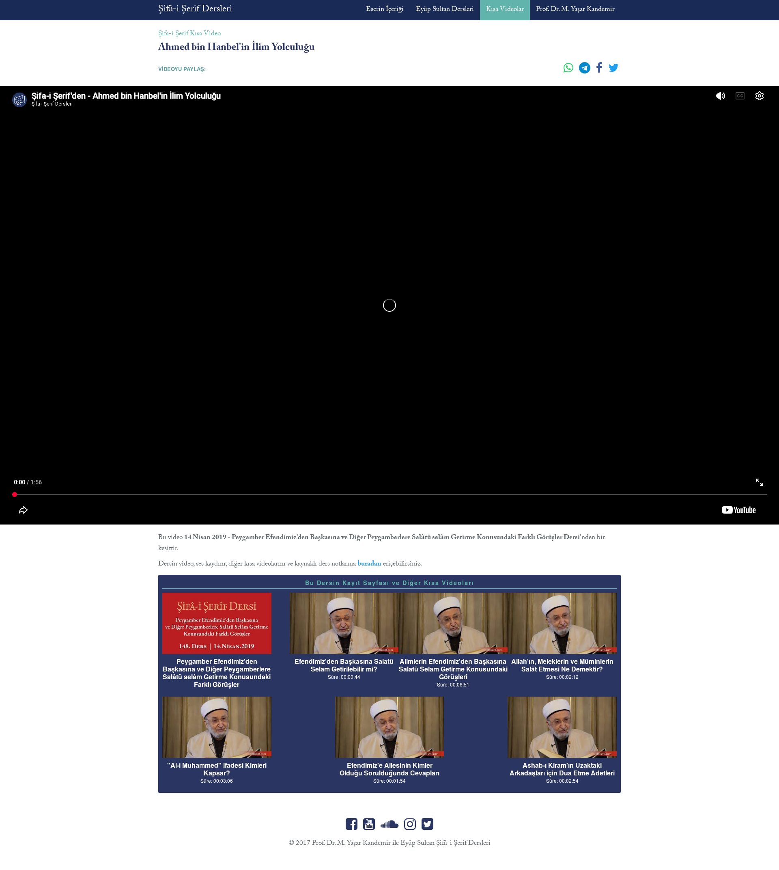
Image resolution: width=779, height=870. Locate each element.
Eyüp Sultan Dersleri (445, 10)
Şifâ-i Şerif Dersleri (195, 10)
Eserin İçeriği (385, 10)
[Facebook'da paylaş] (600, 71)
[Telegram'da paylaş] (585, 71)
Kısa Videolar (505, 10)
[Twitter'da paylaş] (613, 71)
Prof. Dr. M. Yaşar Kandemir (575, 10)
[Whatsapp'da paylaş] (569, 71)
